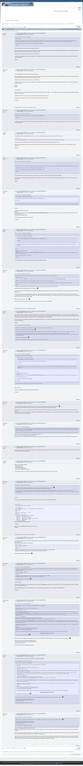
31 (15, 27)
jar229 (45, 23)
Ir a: (70, 754)
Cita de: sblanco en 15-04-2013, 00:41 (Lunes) (22, 426)
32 (16, 27)
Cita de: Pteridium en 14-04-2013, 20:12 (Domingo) (23, 194)
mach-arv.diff (17, 606)
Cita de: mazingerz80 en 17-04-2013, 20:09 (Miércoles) (23, 660)
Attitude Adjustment (40, 729)
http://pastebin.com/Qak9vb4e (20, 642)
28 (12, 27)
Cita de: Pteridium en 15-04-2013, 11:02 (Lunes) (22, 484)
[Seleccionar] (19, 138)
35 (19, 27)
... (5, 27)
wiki (36, 550)
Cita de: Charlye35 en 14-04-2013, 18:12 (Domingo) (23, 113)
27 (11, 27)
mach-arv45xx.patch (52, 631)
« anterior (76, 25)
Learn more (60, 763)
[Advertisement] (41, 17)
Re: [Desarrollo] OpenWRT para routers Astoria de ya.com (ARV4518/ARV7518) (31, 33)
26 (10, 27)
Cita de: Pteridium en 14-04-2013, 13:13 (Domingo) (23, 603)
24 (8, 27)
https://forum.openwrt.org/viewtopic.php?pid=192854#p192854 (47, 286)
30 (14, 27)
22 (6, 27)
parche (17, 294)
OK (56, 763)
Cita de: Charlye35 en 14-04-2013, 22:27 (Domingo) (24, 355)
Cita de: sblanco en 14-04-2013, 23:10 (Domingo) (22, 353)
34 (18, 27)
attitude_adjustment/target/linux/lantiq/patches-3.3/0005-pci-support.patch (27, 628)
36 (20, 27)
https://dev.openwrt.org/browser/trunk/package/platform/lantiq (25, 435)
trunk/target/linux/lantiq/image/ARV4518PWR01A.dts (23, 629)
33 (17, 27)
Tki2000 (47, 23)
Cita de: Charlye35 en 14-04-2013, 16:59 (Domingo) (23, 36)
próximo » (79, 25)
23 (7, 27)
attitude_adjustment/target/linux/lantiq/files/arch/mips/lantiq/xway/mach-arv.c (27, 627)
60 (22, 27)
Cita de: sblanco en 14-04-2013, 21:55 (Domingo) (22, 273)
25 (9, 27)
